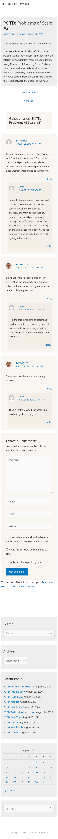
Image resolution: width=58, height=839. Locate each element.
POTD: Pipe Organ (12, 706)
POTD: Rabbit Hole (13, 727)
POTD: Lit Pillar (11, 732)
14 (21, 772)
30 (36, 782)
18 (51, 772)
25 (51, 777)
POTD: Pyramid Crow (14, 691)
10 (43, 767)
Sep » (12, 790)
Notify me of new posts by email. (26, 562)
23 (36, 777)
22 (29, 777)
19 (7, 777)
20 (14, 777)
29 (29, 782)
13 (14, 772)
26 (7, 782)
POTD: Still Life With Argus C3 (18, 686)
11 (51, 767)
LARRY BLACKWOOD (16, 4)
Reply (49, 178)
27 (14, 782)
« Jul (5, 790)
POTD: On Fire (10, 722)
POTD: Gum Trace (12, 717)
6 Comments (10, 33)
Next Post (29, 100)
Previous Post (29, 92)
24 (43, 777)
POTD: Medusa (11, 701)
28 (21, 782)
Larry (21, 187)
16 (36, 772)
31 (43, 782)
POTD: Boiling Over (13, 696)
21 (21, 777)
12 (7, 772)
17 (43, 772)
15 (29, 772)
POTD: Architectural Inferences (19, 712)
